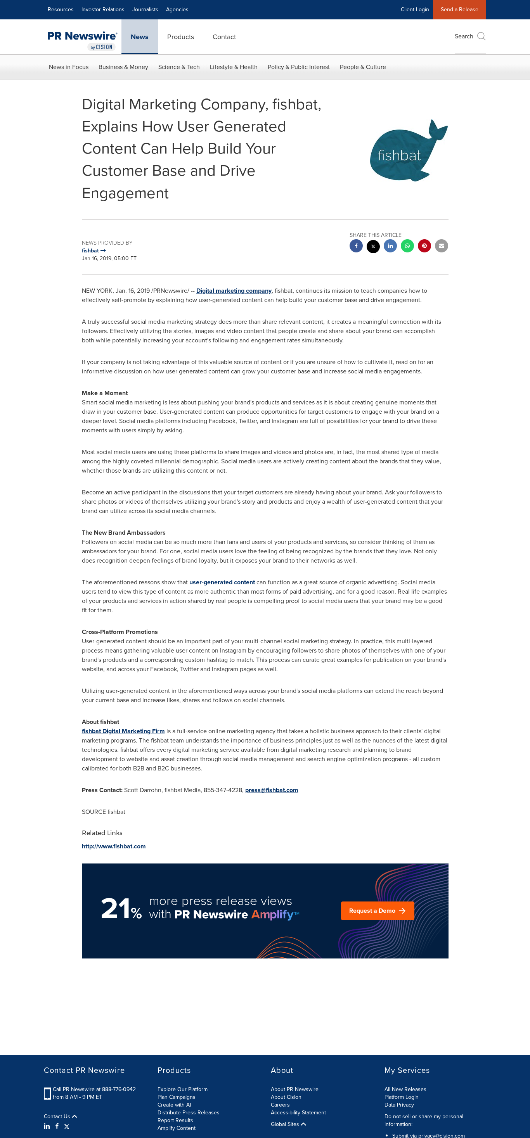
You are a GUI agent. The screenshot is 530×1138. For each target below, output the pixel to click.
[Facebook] (57, 1126)
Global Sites (286, 1124)
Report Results (175, 1120)
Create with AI (174, 1105)
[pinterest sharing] (424, 246)
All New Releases (405, 1089)
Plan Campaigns (177, 1097)
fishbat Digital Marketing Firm (123, 731)
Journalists (145, 9)
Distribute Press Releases (189, 1113)
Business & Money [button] (123, 66)
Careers (280, 1105)
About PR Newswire (295, 1089)
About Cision (286, 1097)
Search (464, 36)
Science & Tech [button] (179, 66)
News (140, 37)
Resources (61, 9)
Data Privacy (399, 1105)
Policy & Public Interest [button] (299, 66)
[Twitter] (66, 1126)
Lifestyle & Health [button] (234, 66)
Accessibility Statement (298, 1113)
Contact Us (58, 1117)
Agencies (177, 9)
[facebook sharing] (356, 246)
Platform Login (402, 1097)
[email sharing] (441, 246)
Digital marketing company (234, 290)
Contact (224, 37)
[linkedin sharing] (390, 246)
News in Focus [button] (68, 66)
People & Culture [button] (363, 66)
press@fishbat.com (271, 790)
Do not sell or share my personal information (424, 1120)
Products (180, 37)
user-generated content (222, 582)
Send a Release (459, 9)
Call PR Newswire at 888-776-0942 (94, 1089)
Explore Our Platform (183, 1089)
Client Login (415, 9)
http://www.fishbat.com (114, 846)
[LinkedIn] (48, 1126)
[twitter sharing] (373, 247)
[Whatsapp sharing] (407, 246)
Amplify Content (177, 1128)
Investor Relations (103, 9)
